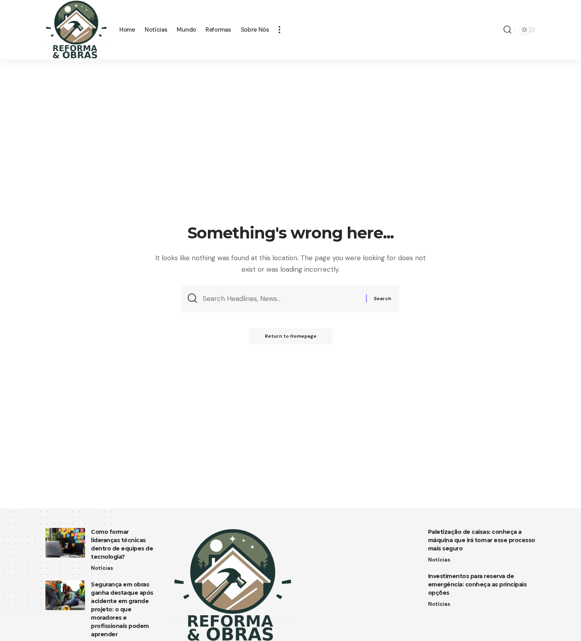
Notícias (102, 568)
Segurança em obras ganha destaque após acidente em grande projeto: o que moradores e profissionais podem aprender (122, 609)
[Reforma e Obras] (76, 29)
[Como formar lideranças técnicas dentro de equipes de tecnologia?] (65, 543)
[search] (507, 29)
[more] (279, 29)
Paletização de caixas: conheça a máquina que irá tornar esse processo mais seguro (481, 540)
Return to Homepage (291, 336)
